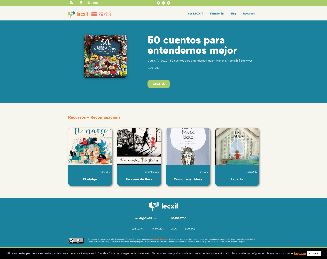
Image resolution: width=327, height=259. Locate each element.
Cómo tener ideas (188, 179)
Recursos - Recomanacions (94, 117)
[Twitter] (158, 3)
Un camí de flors (139, 179)
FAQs (95, 2)
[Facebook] (168, 3)
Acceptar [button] (314, 253)
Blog (233, 13)
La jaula (237, 179)
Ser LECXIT (195, 13)
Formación (217, 13)
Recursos (249, 13)
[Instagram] (163, 3)
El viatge (90, 179)
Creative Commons (160, 239)
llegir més (300, 253)
